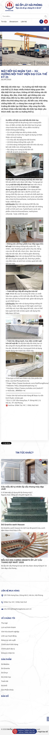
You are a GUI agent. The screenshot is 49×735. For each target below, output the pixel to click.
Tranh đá (4, 681)
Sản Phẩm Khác (7, 689)
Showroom (13, 21)
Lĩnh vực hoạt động (8, 635)
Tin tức (4, 21)
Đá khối (4, 685)
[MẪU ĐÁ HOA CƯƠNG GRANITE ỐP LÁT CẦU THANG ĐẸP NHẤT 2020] (24, 544)
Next (46, 50)
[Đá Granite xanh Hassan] (24, 509)
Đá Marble (5, 664)
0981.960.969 (30, 732)
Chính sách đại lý (8, 648)
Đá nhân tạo (6, 677)
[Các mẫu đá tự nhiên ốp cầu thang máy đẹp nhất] (24, 471)
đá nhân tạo (29, 125)
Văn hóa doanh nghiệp (10, 631)
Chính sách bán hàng (9, 644)
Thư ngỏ (4, 623)
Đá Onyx (4, 672)
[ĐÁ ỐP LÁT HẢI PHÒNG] (9, 5)
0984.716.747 (30, 730)
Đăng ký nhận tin (8, 653)
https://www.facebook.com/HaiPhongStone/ (30, 383)
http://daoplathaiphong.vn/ (25, 385)
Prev (2, 50)
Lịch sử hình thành (8, 627)
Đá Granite (5, 668)
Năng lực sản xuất (8, 640)
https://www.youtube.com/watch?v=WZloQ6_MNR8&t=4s (24, 389)
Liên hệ (24, 21)
